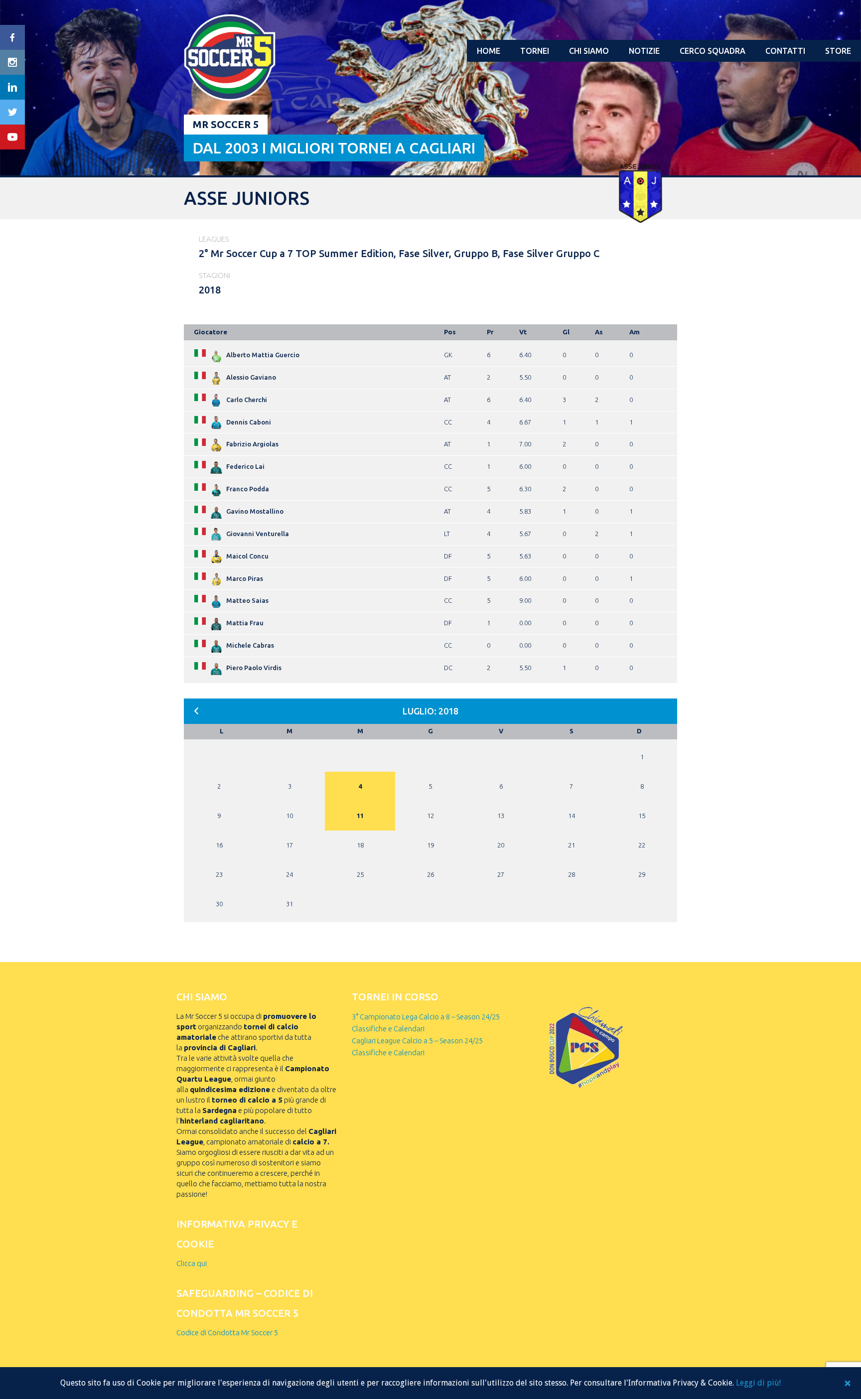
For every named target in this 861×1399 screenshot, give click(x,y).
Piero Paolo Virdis (254, 667)
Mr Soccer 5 (226, 124)
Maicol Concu (247, 556)
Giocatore (210, 331)
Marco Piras (244, 578)
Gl (566, 331)
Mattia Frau (245, 622)
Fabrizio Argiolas (252, 443)
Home (488, 50)
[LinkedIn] (12, 87)
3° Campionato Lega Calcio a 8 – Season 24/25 (426, 1016)
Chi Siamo (589, 50)
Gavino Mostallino (255, 511)
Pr (490, 331)
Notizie (644, 50)
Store (838, 50)
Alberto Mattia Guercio (262, 354)
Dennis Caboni (248, 422)
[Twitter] (12, 112)
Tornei (534, 50)
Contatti (785, 50)
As (599, 331)
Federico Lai (245, 466)
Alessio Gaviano (251, 377)
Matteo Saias (247, 600)
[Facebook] (12, 37)
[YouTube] (12, 137)
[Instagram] (12, 62)
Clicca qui (191, 1263)
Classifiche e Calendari (388, 1028)
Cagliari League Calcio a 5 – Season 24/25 (417, 1040)
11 (360, 815)
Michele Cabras (250, 645)
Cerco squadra (712, 50)
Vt (523, 331)
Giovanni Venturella (257, 533)
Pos (450, 331)
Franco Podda (247, 488)
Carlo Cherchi (246, 399)
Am (634, 331)
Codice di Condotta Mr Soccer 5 (227, 1332)
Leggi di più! (758, 1383)
